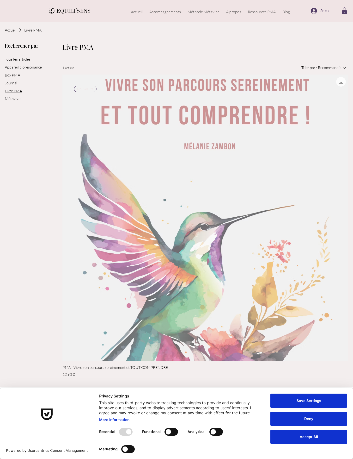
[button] (344, 10)
